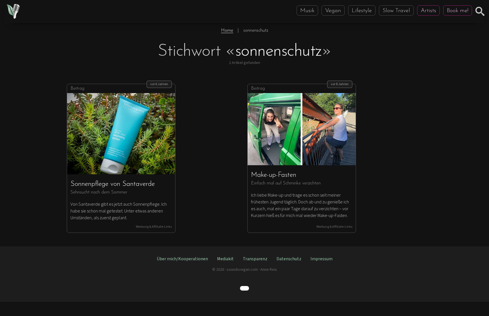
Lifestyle (362, 11)
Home (227, 30)
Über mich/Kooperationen (182, 259)
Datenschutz (288, 259)
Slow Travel (396, 11)
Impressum (321, 259)
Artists (428, 11)
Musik (307, 11)
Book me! (457, 11)
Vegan (333, 11)
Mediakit (225, 259)
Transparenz (255, 259)
